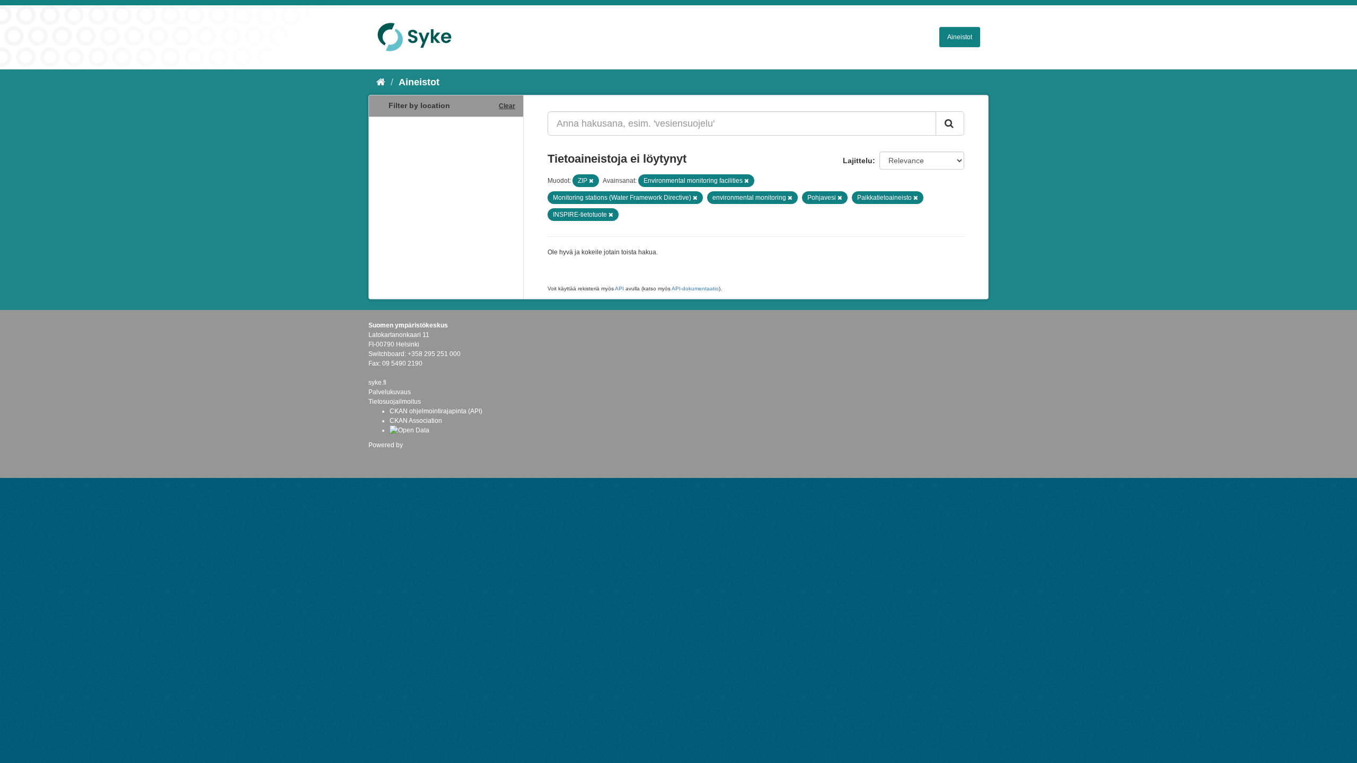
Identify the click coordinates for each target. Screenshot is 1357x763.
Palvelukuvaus (389, 392)
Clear (507, 106)
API (619, 288)
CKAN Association (416, 420)
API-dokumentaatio (695, 288)
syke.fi (377, 382)
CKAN (386, 456)
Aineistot (959, 37)
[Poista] (591, 181)
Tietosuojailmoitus (394, 401)
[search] (950, 123)
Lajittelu (858, 160)
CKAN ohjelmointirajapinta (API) (436, 411)
